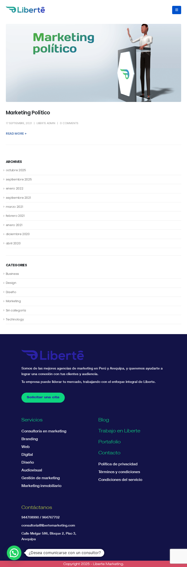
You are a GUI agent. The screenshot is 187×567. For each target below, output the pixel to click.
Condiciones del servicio (120, 479)
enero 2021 (14, 225)
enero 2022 (14, 188)
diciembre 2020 (18, 234)
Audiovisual (31, 470)
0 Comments (69, 123)
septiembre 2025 (19, 179)
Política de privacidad (118, 463)
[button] (176, 10)
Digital (27, 454)
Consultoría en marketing (43, 430)
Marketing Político (28, 112)
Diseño (11, 292)
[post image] (93, 63)
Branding (29, 438)
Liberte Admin (46, 123)
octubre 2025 (16, 170)
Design (11, 282)
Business (12, 273)
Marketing (13, 301)
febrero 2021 (15, 215)
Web (25, 446)
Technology (15, 319)
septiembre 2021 (18, 197)
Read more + (16, 133)
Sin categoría (16, 310)
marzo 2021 (14, 206)
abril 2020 (13, 243)
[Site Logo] (25, 9)
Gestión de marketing (40, 477)
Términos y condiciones (119, 471)
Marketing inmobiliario (41, 485)
